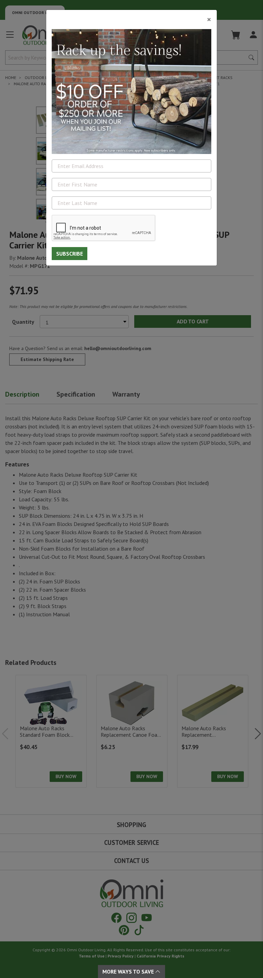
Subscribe (69, 253)
